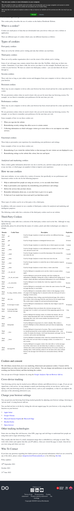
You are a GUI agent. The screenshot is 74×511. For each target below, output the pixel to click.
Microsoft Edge (29, 419)
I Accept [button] (33, 14)
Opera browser (9, 425)
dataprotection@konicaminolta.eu (34, 456)
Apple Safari (8, 412)
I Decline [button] (41, 14)
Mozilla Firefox (9, 422)
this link (58, 456)
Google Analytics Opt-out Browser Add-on (48, 374)
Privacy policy (39, 494)
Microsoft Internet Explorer (13, 419)
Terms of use (28, 494)
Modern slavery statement (39, 496)
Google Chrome (9, 415)
